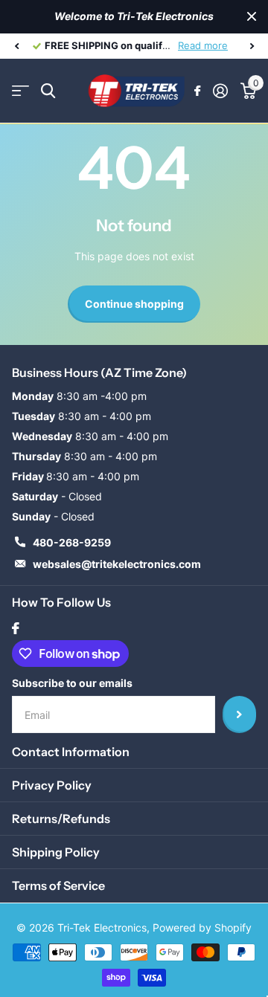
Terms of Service (58, 885)
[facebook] (15, 628)
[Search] (48, 91)
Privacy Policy (52, 785)
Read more (203, 45)
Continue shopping (134, 303)
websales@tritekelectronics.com (117, 564)
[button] (16, 46)
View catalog (20, 91)
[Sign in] (220, 91)
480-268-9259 (72, 542)
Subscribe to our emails (72, 683)
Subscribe (239, 714)
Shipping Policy (56, 852)
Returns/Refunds (61, 818)
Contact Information (71, 751)
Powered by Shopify (202, 927)
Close (251, 16)
